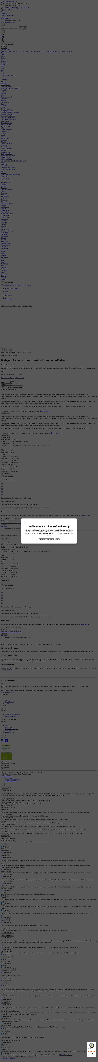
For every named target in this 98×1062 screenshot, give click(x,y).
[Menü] (95, 1043)
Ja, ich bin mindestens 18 (46, 539)
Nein (57, 539)
